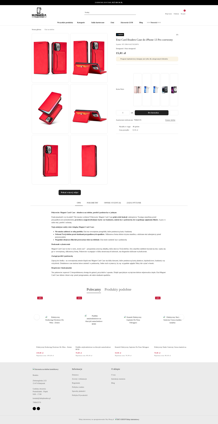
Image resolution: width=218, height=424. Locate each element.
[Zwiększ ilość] (128, 112)
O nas (113, 375)
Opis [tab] (79, 203)
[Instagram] (38, 408)
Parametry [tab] (92, 203)
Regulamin (76, 383)
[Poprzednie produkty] (37, 317)
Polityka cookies (78, 387)
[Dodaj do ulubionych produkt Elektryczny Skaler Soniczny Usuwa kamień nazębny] (183, 298)
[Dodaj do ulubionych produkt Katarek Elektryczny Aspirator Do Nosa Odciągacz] (144, 298)
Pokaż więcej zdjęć (69, 192)
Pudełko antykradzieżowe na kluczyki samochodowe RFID (88, 348)
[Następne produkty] (181, 317)
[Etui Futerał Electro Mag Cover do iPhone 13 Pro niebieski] (165, 89)
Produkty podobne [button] (118, 289)
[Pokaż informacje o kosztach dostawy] (139, 130)
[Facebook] (34, 408)
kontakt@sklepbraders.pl (42, 398)
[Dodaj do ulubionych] (174, 112)
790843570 (37, 402)
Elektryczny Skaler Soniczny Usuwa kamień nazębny (167, 347)
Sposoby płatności (78, 391)
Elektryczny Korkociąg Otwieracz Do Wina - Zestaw (49, 347)
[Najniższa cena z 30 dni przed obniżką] (67, 356)
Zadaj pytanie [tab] (134, 203)
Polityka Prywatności (80, 395)
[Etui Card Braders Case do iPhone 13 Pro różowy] (138, 89)
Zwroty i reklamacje (79, 379)
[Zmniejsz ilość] (118, 112)
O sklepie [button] (115, 369)
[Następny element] (175, 90)
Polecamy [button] (94, 289)
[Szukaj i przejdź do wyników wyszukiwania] (134, 12)
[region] (155, 90)
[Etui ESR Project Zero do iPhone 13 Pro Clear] (147, 89)
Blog (113, 383)
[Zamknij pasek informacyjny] (185, 3)
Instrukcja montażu (118, 379)
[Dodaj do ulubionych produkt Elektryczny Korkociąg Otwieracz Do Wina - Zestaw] (65, 298)
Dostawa (75, 375)
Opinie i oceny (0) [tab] (112, 203)
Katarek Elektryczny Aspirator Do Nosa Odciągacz (127, 347)
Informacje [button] (77, 369)
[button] (82, 23)
